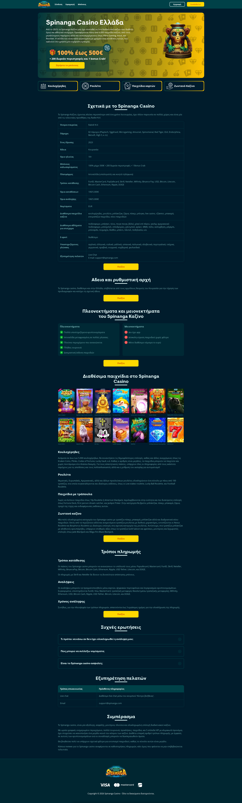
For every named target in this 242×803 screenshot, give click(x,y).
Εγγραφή (177, 4)
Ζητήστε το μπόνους (67, 65)
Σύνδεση (58, 4)
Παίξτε (121, 266)
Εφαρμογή (70, 4)
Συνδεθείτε (195, 4)
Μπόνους (82, 4)
